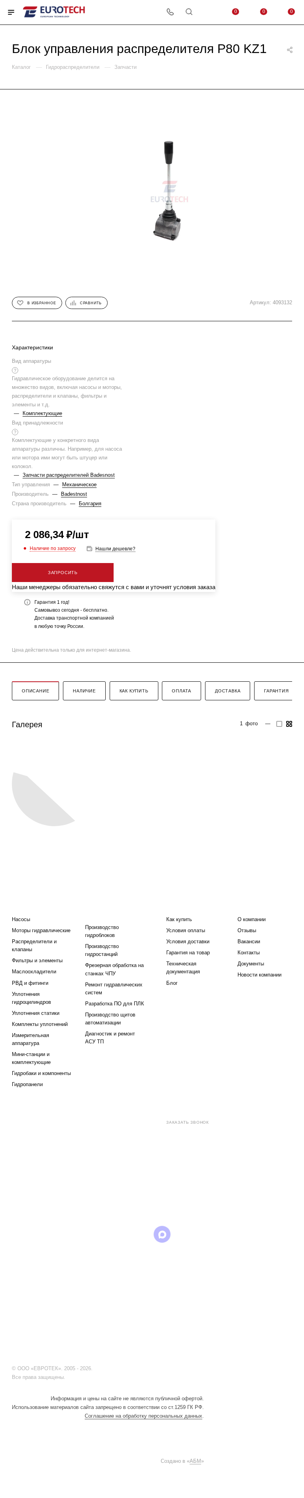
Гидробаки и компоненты (41, 1073)
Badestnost (74, 494)
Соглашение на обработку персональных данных (143, 1416)
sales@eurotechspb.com (157, 1136)
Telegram (101, 1234)
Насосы (21, 919)
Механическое (79, 484)
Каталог (24, 903)
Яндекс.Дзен (202, 1234)
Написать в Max (197, 1188)
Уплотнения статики (35, 1013)
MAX (162, 1234)
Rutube (141, 1234)
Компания (253, 903)
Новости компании (259, 975)
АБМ (195, 1461)
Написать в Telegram (153, 1188)
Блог (172, 983)
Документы (251, 964)
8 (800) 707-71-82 (131, 1122)
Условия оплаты (185, 930)
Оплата (181, 690)
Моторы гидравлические (41, 930)
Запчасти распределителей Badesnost (69, 475)
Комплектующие (42, 413)
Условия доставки (187, 941)
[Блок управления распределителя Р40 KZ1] (169, 191)
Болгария (90, 503)
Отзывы (247, 930)
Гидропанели (27, 1084)
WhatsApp (182, 1234)
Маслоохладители (34, 972)
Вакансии (249, 941)
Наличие (84, 690)
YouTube (121, 1234)
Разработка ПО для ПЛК (114, 1004)
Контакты (249, 953)
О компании (252, 919)
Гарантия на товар (188, 953)
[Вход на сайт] (96, 1368)
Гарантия (276, 690)
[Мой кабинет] (207, 12)
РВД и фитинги (30, 983)
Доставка (227, 690)
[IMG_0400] (54, 784)
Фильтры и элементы (37, 960)
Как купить (134, 690)
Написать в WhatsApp (110, 1188)
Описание (35, 690)
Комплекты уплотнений (40, 1024)
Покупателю (185, 903)
